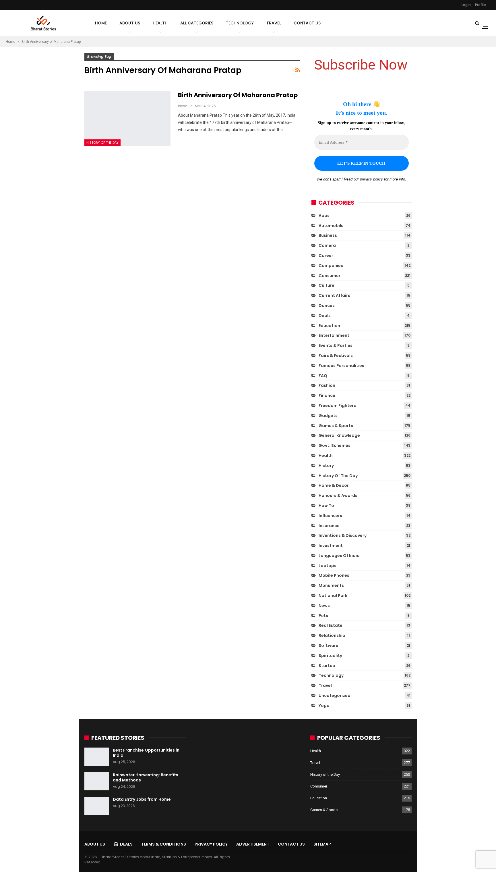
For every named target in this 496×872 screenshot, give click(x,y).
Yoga (324, 705)
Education (329, 326)
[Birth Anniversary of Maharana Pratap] (127, 118)
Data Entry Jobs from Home (142, 799)
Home (101, 23)
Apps (324, 215)
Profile (480, 4)
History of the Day (102, 142)
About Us (129, 23)
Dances (327, 305)
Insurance (329, 526)
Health (160, 23)
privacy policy (371, 179)
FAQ (323, 376)
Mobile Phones (334, 575)
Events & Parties (335, 345)
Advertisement (252, 844)
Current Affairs (334, 295)
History (326, 465)
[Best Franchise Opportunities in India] (96, 757)
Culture (326, 285)
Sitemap (322, 844)
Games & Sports (336, 426)
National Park (333, 595)
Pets (323, 616)
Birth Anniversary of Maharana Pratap (238, 95)
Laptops (327, 565)
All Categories (196, 23)
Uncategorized (334, 695)
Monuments (331, 585)
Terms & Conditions (163, 844)
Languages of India (339, 555)
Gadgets (328, 415)
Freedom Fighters (337, 405)
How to (326, 505)
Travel (273, 23)
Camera (327, 245)
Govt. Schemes (334, 445)
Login (466, 4)
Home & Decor (334, 485)
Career (326, 255)
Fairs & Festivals (336, 355)
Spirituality (330, 655)
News (324, 605)
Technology (240, 23)
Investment (331, 545)
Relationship (332, 635)
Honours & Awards (338, 495)
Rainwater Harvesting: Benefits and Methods (145, 777)
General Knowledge (339, 435)
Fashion (327, 385)
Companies (331, 265)
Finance (327, 395)
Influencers (330, 515)
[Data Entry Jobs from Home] (96, 806)
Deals (325, 315)
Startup (327, 666)
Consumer (329, 275)
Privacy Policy (211, 844)
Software (328, 645)
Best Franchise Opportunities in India (146, 752)
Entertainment (334, 335)
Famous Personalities (341, 365)
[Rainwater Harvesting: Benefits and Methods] (96, 781)
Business (328, 235)
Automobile (331, 225)
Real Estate (330, 625)
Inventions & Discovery (343, 535)
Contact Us (307, 23)
